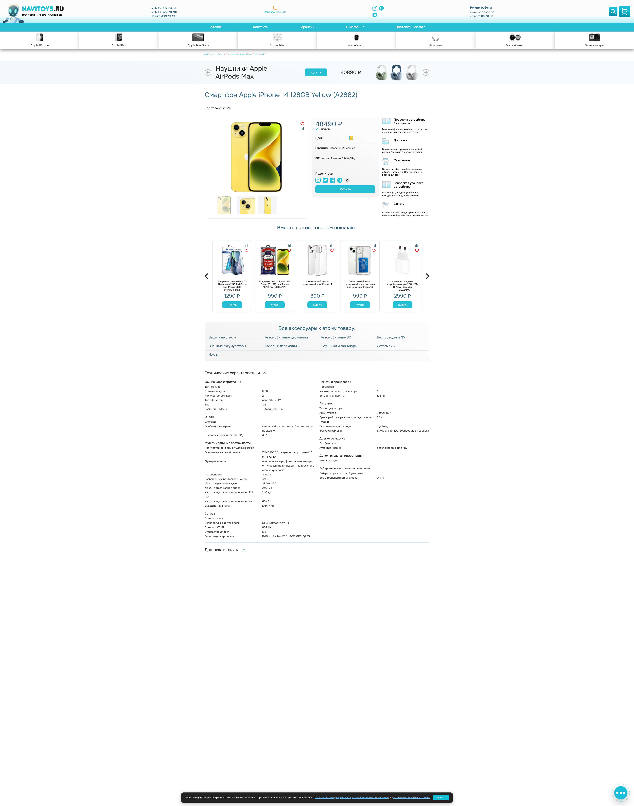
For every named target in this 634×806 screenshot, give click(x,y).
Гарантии (307, 27)
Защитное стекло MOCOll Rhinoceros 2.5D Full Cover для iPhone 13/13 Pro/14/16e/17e (232, 285)
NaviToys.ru (209, 54)
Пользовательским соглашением (370, 797)
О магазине (355, 27)
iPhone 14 (259, 54)
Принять (441, 797)
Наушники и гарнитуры (339, 346)
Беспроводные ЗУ (391, 337)
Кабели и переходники (282, 346)
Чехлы (213, 355)
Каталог (215, 27)
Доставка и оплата (410, 27)
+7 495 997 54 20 (163, 8)
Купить (316, 72)
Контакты (260, 27)
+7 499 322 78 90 (163, 12)
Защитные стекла (222, 337)
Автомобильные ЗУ (336, 337)
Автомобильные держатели (286, 337)
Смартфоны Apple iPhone (240, 54)
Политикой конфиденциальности (333, 797)
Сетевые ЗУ (386, 346)
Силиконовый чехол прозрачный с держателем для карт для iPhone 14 (360, 284)
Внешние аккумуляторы (227, 346)
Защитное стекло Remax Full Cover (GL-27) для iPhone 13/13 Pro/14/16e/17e (275, 284)
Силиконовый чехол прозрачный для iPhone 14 (317, 283)
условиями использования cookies (411, 797)
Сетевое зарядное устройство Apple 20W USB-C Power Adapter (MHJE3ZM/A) (403, 285)
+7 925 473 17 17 (162, 16)
